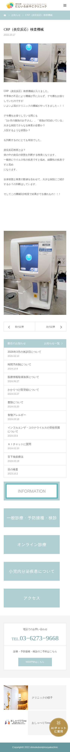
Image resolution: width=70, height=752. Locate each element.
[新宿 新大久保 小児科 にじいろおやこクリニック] (26, 5)
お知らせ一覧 (52, 343)
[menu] (65, 5)
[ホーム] (5, 15)
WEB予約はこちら (35, 662)
